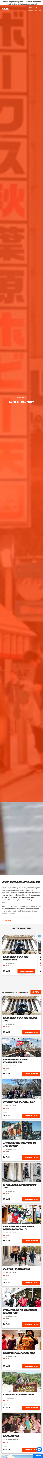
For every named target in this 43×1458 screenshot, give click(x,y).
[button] (39, 1449)
